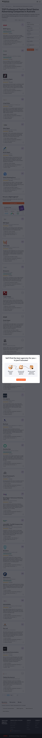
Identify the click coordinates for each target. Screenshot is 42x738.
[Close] (38, 356)
